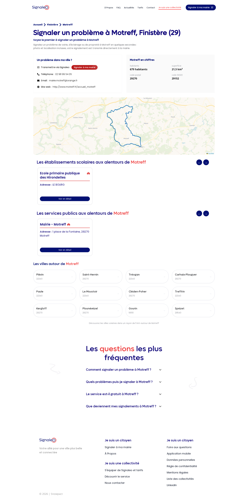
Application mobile (179, 453)
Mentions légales (177, 472)
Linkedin (172, 485)
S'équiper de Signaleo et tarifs (124, 470)
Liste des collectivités (180, 479)
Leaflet (211, 153)
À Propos (110, 453)
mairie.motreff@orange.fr (63, 80)
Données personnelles (181, 460)
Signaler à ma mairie (199, 7)
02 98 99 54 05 (63, 74)
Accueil (37, 24)
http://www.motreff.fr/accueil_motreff (74, 86)
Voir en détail (65, 198)
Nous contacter (115, 483)
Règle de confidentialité (182, 466)
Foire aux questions (179, 447)
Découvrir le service (117, 476)
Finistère (52, 24)
